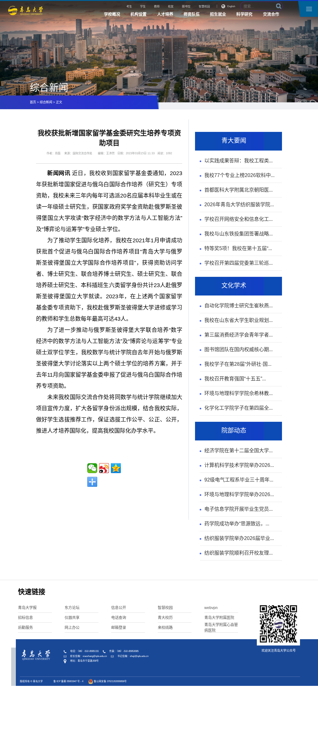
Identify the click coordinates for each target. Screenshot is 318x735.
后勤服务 (25, 628)
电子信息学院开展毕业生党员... (238, 509)
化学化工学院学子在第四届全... (238, 408)
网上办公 (72, 628)
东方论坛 (72, 608)
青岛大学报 (27, 608)
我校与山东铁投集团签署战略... (238, 233)
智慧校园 (204, 6)
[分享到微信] (92, 468)
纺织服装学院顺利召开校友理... (238, 553)
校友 (171, 6)
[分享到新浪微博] (104, 468)
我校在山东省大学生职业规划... (238, 320)
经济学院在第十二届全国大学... (238, 450)
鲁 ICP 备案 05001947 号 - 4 (68, 681)
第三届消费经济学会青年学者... (238, 334)
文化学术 (233, 285)
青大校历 (165, 618)
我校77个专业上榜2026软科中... (239, 175)
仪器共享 (72, 618)
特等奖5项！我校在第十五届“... (238, 248)
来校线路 (165, 628)
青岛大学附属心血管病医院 (221, 628)
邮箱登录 (118, 628)
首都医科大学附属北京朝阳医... (238, 190)
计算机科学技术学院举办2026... (239, 465)
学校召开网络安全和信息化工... (238, 219)
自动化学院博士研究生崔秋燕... (238, 305)
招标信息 (25, 618)
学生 (143, 6)
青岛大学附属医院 (219, 618)
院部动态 (233, 430)
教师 (157, 6)
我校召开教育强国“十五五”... (235, 378)
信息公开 (118, 608)
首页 (33, 102)
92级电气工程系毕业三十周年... (238, 479)
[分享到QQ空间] (116, 468)
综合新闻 (46, 102)
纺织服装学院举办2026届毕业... (239, 538)
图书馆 (186, 6)
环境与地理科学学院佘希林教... (238, 393)
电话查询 (118, 618)
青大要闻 (233, 140)
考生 (129, 6)
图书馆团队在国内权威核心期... (238, 349)
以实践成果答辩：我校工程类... (238, 160)
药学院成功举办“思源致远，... (236, 523)
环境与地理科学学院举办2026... (239, 494)
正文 (59, 102)
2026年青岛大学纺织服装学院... (239, 204)
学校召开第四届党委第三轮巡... (238, 263)
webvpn (211, 608)
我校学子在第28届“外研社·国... (237, 364)
